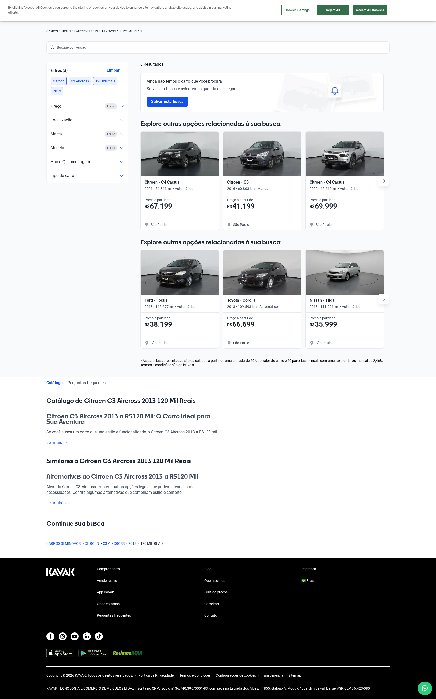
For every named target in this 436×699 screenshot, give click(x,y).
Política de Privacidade (156, 675)
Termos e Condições (195, 675)
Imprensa (308, 569)
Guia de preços (216, 592)
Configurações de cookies (236, 675)
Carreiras (211, 604)
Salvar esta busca (167, 101)
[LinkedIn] (87, 636)
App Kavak (105, 592)
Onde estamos (108, 604)
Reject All (333, 10)
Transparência (272, 675)
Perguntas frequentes (87, 382)
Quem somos (214, 581)
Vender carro (107, 581)
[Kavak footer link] (60, 592)
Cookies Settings (297, 10)
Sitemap (294, 675)
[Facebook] (50, 636)
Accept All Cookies (370, 10)
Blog (207, 569)
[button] (59, 81)
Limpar (113, 70)
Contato (210, 615)
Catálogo (54, 382)
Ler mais (54, 442)
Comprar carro (108, 569)
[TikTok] (99, 636)
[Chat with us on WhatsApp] (425, 688)
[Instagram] (63, 636)
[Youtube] (75, 636)
